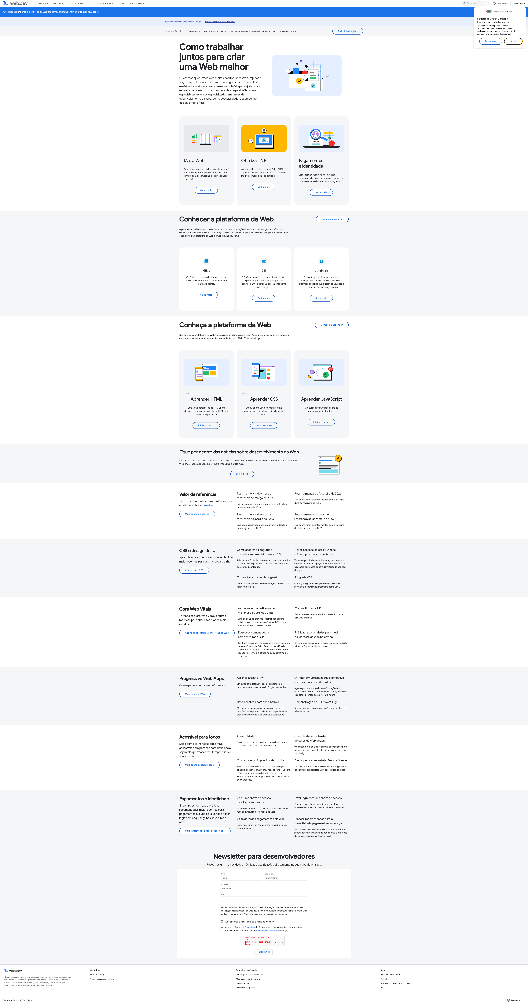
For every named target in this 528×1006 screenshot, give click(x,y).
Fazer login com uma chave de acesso (318, 798)
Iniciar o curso (206, 425)
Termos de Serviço (11, 1000)
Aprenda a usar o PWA (251, 678)
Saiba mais (206, 190)
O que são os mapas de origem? (257, 577)
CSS (264, 270)
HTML (206, 270)
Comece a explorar (332, 219)
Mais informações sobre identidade (205, 831)
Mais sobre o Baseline (197, 514)
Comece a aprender (332, 325)
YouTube (385, 979)
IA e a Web (194, 160)
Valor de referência (77, 3)
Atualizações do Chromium (248, 979)
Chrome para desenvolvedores (249, 974)
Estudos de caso (137, 3)
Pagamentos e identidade (311, 163)
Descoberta (58, 3)
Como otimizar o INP (308, 608)
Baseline (208, 505)
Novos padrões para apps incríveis (258, 702)
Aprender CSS (264, 399)
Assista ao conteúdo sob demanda (220, 21)
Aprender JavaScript (321, 399)
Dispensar (490, 41)
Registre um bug (97, 974)
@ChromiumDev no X (390, 974)
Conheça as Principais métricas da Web (207, 633)
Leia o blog (242, 474)
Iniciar (513, 41)
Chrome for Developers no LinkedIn (396, 983)
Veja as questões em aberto (102, 979)
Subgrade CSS (303, 577)
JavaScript (321, 270)
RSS (383, 987)
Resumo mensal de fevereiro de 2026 (317, 493)
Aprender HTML (206, 399)
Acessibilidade (246, 736)
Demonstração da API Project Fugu (316, 702)
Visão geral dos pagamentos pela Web (261, 819)
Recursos (42, 3)
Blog (122, 3)
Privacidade (27, 1000)
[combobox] (475, 3)
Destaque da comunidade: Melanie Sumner (321, 760)
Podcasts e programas (245, 987)
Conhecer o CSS (194, 570)
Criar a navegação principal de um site (260, 760)
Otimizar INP (253, 160)
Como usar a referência (103, 3)
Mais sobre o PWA (195, 694)
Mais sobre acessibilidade (199, 765)
